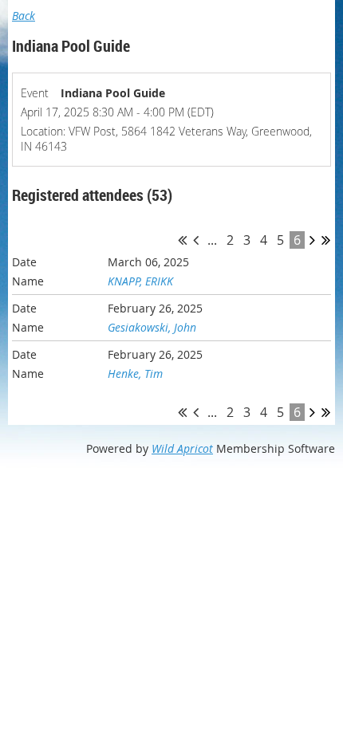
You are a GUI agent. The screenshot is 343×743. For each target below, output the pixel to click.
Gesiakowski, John (152, 327)
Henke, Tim (135, 373)
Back (23, 15)
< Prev (196, 240)
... (212, 240)
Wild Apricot (182, 448)
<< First (182, 240)
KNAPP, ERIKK (140, 281)
